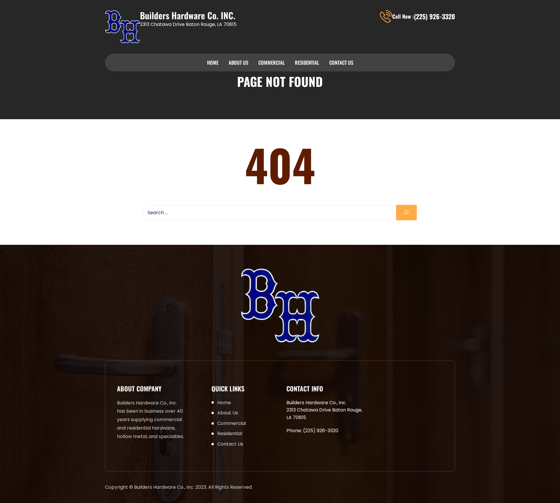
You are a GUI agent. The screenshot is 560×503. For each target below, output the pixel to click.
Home (212, 62)
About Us (238, 62)
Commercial (271, 62)
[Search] (406, 212)
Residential (307, 62)
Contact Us (341, 62)
